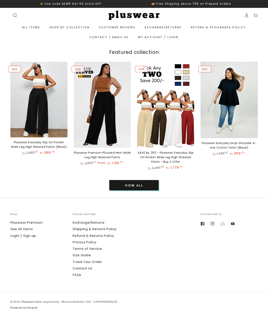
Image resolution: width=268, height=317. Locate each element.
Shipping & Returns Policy (95, 229)
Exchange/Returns (88, 222)
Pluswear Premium (26, 222)
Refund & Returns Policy (93, 235)
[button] (14, 15)
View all (134, 185)
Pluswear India (32, 301)
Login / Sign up (23, 235)
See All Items (21, 229)
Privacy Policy (84, 242)
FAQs (77, 274)
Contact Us (82, 268)
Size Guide (82, 255)
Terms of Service (87, 248)
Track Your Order (87, 261)
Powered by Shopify (24, 307)
